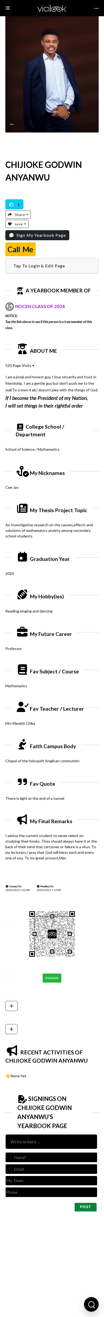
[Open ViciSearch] (91, 1304)
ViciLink (52, 978)
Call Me (20, 249)
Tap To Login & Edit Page (39, 265)
